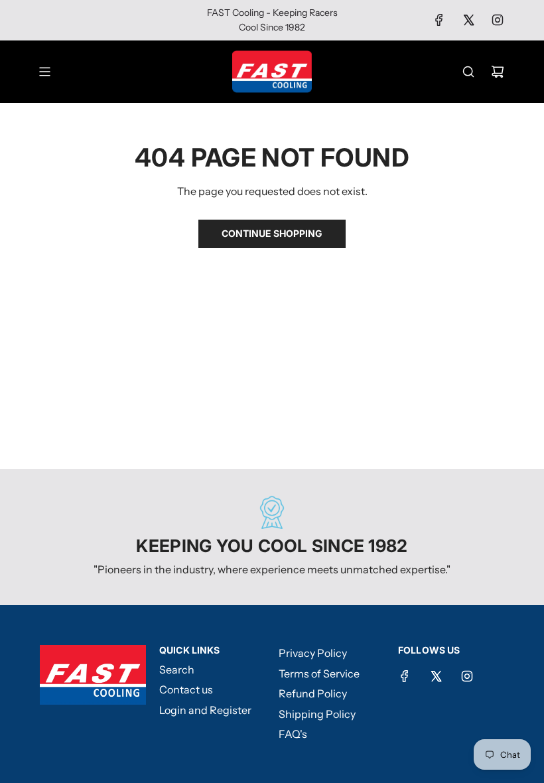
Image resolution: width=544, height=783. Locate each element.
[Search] (468, 71)
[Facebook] (439, 20)
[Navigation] (44, 71)
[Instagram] (497, 20)
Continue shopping (272, 233)
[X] (468, 20)
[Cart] (497, 71)
